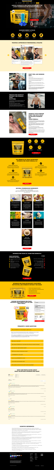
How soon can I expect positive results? (19, 347)
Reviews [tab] (9, 379)
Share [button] (9, 388)
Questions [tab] (14, 379)
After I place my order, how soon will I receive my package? (23, 364)
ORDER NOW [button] (33, 134)
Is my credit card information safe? (18, 361)
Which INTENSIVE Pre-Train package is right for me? (21, 329)
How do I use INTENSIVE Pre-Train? (18, 358)
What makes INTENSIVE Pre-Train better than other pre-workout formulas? (26, 344)
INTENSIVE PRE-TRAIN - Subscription (11, 387)
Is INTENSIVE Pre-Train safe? (17, 354)
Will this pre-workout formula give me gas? (20, 351)
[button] (44, 388)
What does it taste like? (16, 341)
